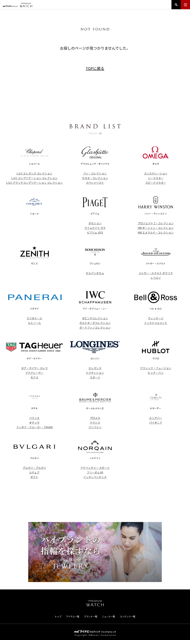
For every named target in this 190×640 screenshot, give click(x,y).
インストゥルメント (155, 323)
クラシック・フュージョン (155, 368)
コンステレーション (155, 173)
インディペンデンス (95, 477)
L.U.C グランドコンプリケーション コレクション (34, 182)
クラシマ (95, 422)
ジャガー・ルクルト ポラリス (156, 273)
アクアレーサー (34, 373)
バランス (34, 418)
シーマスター (155, 178)
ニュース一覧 (108, 616)
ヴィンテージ (155, 318)
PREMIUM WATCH (95, 603)
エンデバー (155, 418)
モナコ (34, 377)
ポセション (95, 223)
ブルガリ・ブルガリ (34, 468)
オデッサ (34, 422)
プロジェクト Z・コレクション (156, 223)
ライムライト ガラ (95, 228)
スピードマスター (155, 182)
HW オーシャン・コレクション (155, 228)
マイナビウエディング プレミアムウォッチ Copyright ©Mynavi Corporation (95, 633)
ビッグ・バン (155, 373)
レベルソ (155, 278)
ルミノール (34, 323)
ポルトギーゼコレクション (95, 323)
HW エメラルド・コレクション (155, 232)
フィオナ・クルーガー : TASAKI (34, 427)
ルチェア (34, 472)
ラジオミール (34, 318)
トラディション (95, 373)
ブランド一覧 (90, 616)
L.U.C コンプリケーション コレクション (34, 178)
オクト (34, 477)
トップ (58, 616)
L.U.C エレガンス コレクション (34, 173)
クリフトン (95, 427)
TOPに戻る (95, 68)
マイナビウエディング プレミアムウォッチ (17, 5)
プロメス (95, 418)
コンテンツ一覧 (127, 616)
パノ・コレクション (95, 173)
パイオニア (155, 422)
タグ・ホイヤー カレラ (34, 368)
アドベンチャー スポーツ (94, 468)
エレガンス (95, 368)
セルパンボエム (95, 273)
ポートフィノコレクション (95, 327)
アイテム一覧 (72, 616)
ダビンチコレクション (95, 318)
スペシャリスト (95, 182)
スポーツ (95, 377)
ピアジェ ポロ (95, 232)
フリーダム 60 (95, 472)
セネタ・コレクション (95, 178)
